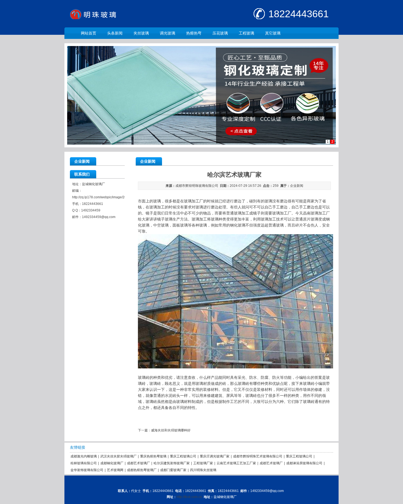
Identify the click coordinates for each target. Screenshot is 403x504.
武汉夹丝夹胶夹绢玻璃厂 (118, 456)
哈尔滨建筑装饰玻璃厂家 (172, 463)
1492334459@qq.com (98, 217)
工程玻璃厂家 (203, 463)
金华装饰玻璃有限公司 (86, 470)
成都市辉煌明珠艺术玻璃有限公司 (257, 456)
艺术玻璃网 (115, 470)
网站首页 (88, 33)
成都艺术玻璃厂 (138, 463)
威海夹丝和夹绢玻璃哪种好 (171, 430)
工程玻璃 (246, 33)
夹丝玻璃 (141, 33)
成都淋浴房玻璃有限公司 (304, 463)
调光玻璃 (167, 33)
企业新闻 (296, 186)
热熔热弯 (194, 33)
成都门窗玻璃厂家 (173, 470)
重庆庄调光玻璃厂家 (214, 456)
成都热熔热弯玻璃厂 (142, 470)
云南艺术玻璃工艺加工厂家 (236, 463)
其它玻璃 (272, 33)
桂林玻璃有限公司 (83, 463)
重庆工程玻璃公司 (183, 456)
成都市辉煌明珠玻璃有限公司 (196, 186)
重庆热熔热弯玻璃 (153, 456)
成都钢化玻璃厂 (111, 463)
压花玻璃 (220, 33)
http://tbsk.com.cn (189, 497)
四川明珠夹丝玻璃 (203, 470)
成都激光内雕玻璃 (83, 456)
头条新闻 (115, 33)
